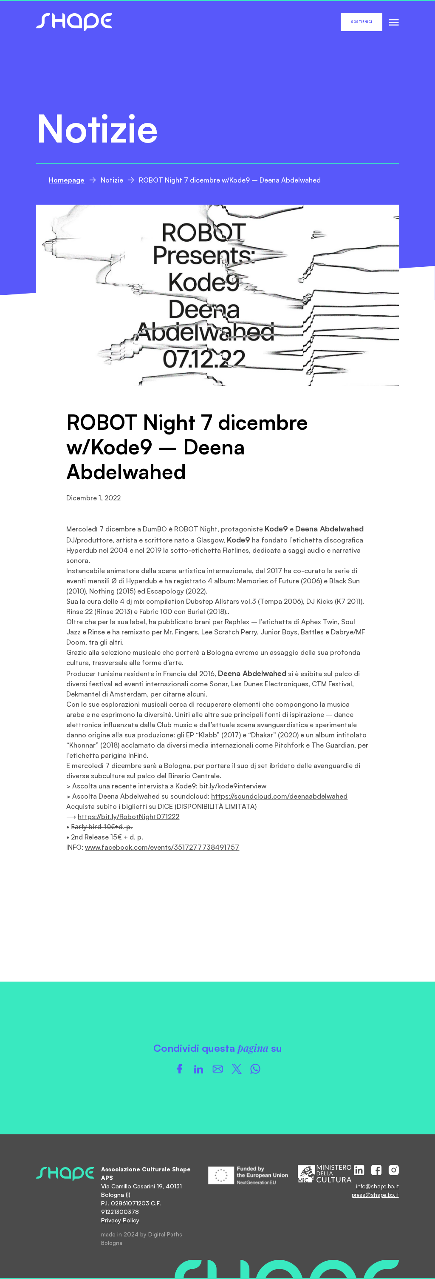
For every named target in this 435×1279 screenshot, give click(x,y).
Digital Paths (165, 1234)
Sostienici (361, 22)
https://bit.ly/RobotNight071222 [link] (128, 816)
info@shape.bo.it (377, 1186)
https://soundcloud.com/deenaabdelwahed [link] (279, 796)
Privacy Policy (120, 1220)
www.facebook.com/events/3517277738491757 (162, 847)
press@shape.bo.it (375, 1194)
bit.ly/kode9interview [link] (232, 786)
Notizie (112, 180)
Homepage (67, 180)
